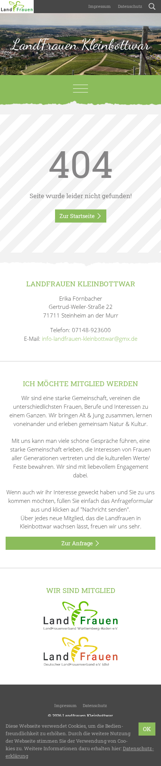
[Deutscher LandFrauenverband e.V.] (80, 651)
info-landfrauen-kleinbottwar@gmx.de (89, 338)
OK (147, 729)
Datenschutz (129, 6)
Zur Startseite (78, 216)
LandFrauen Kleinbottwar (80, 44)
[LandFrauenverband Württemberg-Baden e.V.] (80, 615)
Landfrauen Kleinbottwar (88, 715)
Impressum (99, 6)
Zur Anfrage (77, 543)
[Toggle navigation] (80, 88)
